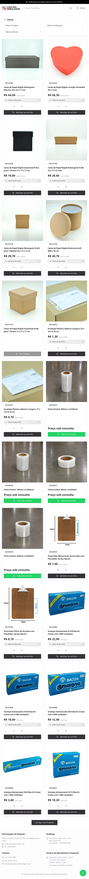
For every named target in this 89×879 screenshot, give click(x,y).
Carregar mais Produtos (44, 822)
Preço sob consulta (68, 434)
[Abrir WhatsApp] (83, 873)
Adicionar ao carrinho (24, 112)
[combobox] (24, 25)
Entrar (82, 8)
